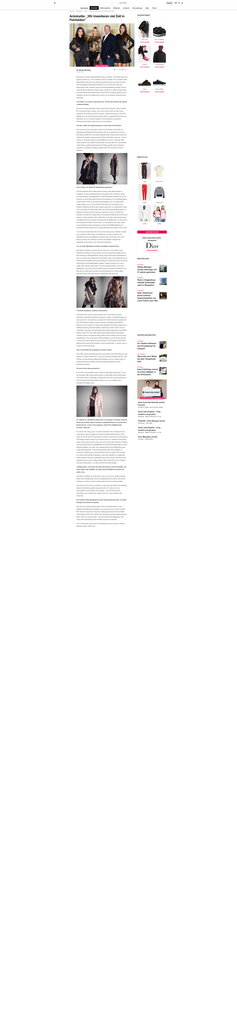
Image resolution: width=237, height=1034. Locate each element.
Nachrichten (79, 11)
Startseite (71, 11)
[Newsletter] (175, 3)
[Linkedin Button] (120, 69)
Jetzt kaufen (144, 42)
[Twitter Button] (114, 69)
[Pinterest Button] (122, 69)
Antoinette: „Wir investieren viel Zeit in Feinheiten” (102, 11)
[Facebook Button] (117, 69)
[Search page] (179, 3)
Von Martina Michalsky (83, 70)
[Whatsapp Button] (125, 69)
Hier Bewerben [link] (152, 250)
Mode (85, 11)
